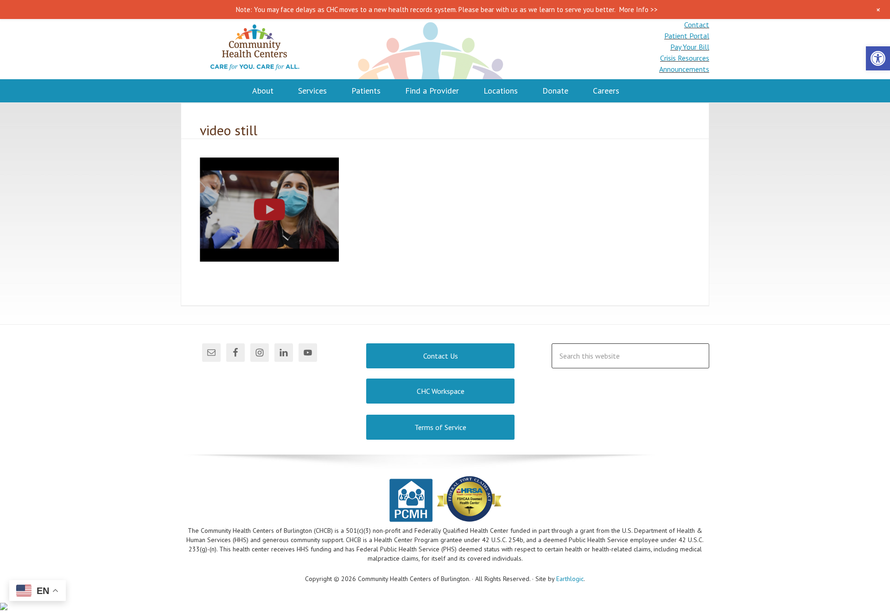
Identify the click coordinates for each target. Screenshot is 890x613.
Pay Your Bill (689, 46)
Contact (696, 24)
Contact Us (440, 355)
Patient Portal (686, 35)
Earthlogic (570, 579)
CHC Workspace (440, 391)
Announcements (684, 69)
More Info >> (638, 9)
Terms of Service (440, 427)
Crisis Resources (684, 58)
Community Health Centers (255, 49)
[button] (878, 58)
